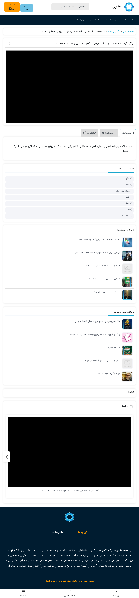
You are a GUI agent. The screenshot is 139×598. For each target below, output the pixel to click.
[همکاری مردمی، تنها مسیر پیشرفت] (126, 281)
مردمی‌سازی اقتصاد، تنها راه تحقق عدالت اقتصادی (97, 252)
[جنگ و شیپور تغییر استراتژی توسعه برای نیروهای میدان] (126, 337)
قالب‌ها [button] (97, 19)
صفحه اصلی (129, 19)
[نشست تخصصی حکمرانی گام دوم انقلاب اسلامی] (126, 242)
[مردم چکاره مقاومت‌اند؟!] (126, 376)
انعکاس (126, 184)
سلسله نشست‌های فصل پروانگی (105, 292)
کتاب (127, 197)
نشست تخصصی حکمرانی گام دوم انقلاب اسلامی (98, 239)
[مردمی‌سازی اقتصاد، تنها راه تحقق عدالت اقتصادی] (126, 255)
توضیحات (126, 133)
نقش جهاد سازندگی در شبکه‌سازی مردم (102, 360)
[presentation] (6, 456)
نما (104, 31)
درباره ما (81, 19)
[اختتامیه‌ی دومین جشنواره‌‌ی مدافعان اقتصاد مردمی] (126, 324)
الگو (128, 178)
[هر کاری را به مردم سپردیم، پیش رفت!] (126, 268)
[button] (26, 8)
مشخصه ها (107, 133)
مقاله (127, 203)
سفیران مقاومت (113, 347)
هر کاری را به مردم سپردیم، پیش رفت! (103, 266)
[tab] (127, 133)
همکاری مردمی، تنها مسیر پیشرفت (104, 279)
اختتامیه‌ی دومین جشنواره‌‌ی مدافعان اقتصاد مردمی (97, 321)
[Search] (55, 6)
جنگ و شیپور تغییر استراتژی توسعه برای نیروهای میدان (95, 334)
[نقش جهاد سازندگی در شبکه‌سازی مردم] (126, 363)
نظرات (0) (88, 133)
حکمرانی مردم (114, 31)
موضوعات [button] (114, 19)
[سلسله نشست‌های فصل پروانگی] (126, 294)
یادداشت (126, 216)
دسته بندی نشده (122, 191)
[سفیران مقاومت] (126, 350)
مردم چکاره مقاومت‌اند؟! (109, 373)
